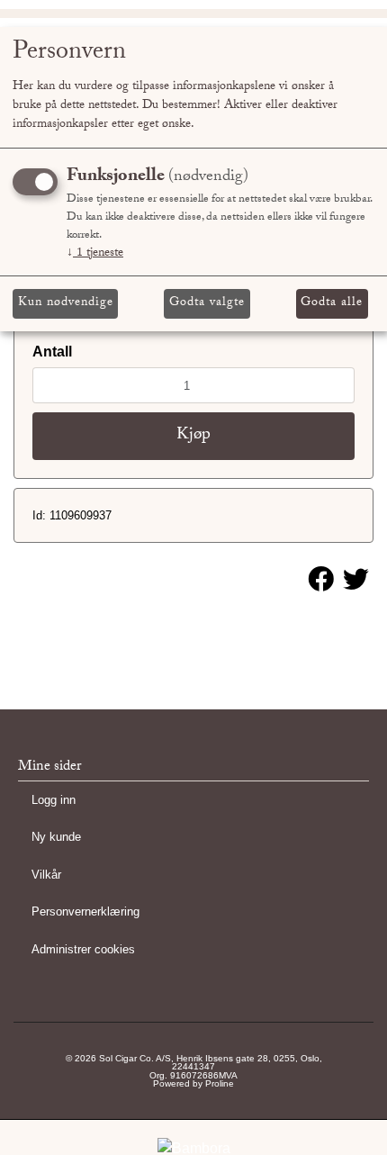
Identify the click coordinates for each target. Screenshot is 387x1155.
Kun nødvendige (65, 303)
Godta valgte (207, 303)
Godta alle (332, 303)
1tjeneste (95, 254)
